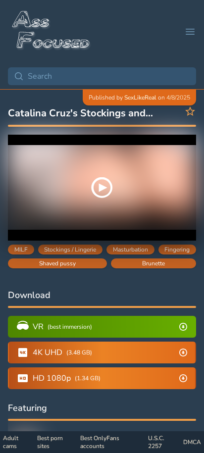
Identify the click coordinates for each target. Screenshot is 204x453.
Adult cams (10, 442)
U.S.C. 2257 (156, 442)
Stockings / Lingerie (70, 249)
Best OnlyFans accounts (99, 442)
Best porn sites (50, 442)
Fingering (177, 249)
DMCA (192, 442)
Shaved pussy (57, 263)
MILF (21, 249)
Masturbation (130, 249)
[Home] (51, 31)
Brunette (153, 263)
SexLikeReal (140, 97)
